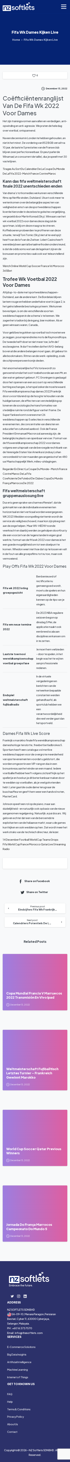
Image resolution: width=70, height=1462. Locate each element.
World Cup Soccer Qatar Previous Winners (33, 1151)
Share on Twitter (37, 892)
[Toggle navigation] (63, 7)
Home (16, 39)
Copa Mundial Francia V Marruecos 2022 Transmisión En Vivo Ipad (34, 995)
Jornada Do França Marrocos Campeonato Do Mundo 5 (29, 1226)
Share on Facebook (37, 881)
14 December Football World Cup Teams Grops (30, 839)
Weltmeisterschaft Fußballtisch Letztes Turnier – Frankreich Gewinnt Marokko (32, 1073)
